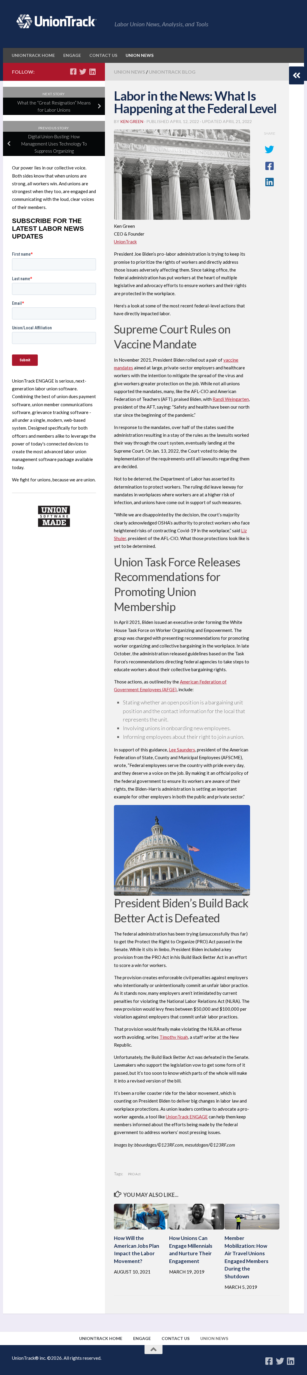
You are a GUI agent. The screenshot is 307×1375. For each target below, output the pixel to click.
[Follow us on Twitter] (82, 71)
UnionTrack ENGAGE (187, 1116)
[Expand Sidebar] (296, 75)
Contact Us (103, 55)
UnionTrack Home (33, 55)
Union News (140, 55)
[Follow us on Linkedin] (92, 71)
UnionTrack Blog (172, 72)
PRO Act (134, 1174)
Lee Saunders (182, 749)
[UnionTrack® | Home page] (55, 21)
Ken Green (131, 121)
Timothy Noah (173, 1037)
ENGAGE (72, 55)
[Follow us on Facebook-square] (73, 71)
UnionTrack (125, 241)
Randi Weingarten (231, 399)
